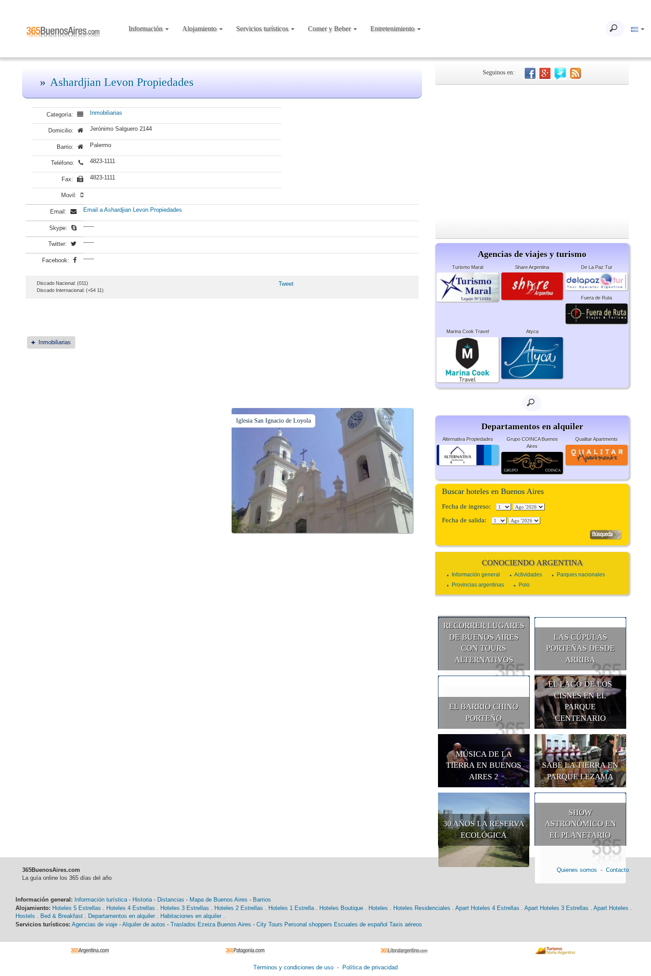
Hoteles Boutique (341, 908)
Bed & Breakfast (61, 916)
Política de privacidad (370, 967)
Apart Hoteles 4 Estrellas (487, 908)
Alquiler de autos (143, 924)
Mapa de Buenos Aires (219, 899)
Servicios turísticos (263, 28)
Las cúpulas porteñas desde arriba (580, 648)
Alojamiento (200, 28)
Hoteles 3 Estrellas (184, 908)
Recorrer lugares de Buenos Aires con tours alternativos (483, 642)
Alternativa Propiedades (467, 439)
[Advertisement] (532, 151)
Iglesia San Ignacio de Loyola (273, 420)
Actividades (528, 575)
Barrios (262, 899)
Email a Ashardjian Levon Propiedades (132, 209)
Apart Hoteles (610, 908)
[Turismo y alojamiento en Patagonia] (248, 950)
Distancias (170, 899)
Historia (142, 899)
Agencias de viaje (94, 924)
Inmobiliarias (106, 112)
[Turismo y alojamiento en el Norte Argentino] (558, 950)
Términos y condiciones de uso (293, 967)
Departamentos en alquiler (121, 916)
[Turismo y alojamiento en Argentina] (93, 950)
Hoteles (378, 908)
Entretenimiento (393, 28)
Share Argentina (532, 267)
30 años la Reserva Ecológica (483, 829)
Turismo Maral (467, 267)
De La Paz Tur (596, 267)
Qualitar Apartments (596, 439)
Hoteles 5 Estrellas (76, 908)
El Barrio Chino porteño (483, 712)
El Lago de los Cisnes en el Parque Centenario (580, 701)
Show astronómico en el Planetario (580, 824)
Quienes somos (577, 870)
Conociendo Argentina (532, 562)
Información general (476, 575)
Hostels (25, 916)
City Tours (269, 924)
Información (146, 28)
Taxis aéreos (405, 924)
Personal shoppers (308, 924)
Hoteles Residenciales (421, 908)
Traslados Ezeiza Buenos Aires (210, 924)
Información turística (100, 899)
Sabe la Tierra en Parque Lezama (580, 771)
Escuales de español (361, 924)
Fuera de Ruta (596, 297)
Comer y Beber (330, 28)
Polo (524, 585)
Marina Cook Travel (467, 331)
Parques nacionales (581, 575)
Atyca (532, 331)
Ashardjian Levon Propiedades (122, 82)
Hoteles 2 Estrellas (238, 908)
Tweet (286, 283)
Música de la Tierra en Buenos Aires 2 (483, 765)
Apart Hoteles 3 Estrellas (556, 908)
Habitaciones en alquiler (190, 916)
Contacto (617, 870)
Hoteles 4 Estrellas (130, 908)
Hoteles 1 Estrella (291, 908)
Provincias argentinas (478, 585)
